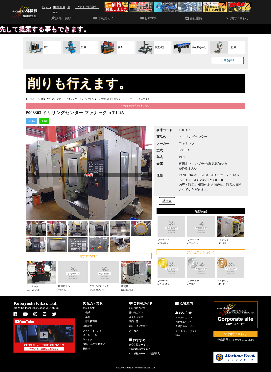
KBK (178, 335)
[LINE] (44, 121)
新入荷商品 (91, 321)
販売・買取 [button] (63, 18)
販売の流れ (135, 321)
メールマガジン (183, 317)
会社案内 (195, 18)
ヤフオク (87, 339)
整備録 (86, 348)
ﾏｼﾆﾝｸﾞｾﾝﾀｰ (58, 99)
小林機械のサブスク (139, 349)
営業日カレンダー (184, 326)
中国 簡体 (59, 7)
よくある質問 (136, 316)
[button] (35, 173)
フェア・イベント (92, 330)
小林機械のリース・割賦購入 (144, 353)
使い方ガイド (136, 312)
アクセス (133, 330)
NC (48, 99)
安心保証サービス (138, 344)
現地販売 (87, 326)
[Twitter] (31, 121)
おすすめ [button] (150, 18)
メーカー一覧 (90, 335)
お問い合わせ (239, 18)
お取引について (137, 308)
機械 (43, 99)
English (46, 7)
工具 (87, 316)
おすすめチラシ (183, 322)
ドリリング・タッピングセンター (82, 99)
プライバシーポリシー (187, 331)
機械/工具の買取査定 (94, 344)
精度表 (167, 201)
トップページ (32, 99)
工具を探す (228, 60)
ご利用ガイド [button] (107, 18)
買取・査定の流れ (138, 326)
